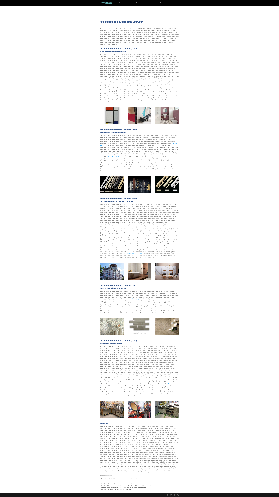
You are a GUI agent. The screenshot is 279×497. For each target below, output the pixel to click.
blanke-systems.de (105, 480)
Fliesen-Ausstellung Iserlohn (126, 3)
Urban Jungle (135, 299)
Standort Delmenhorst (157, 3)
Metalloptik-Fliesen (115, 157)
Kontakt (176, 3)
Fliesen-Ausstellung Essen (142, 3)
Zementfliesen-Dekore (134, 254)
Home (115, 3)
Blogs (111, 54)
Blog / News (169, 3)
